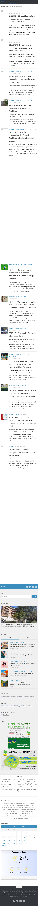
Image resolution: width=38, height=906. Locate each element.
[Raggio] (18, 706)
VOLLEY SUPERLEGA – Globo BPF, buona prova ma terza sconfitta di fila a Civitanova (21, 364)
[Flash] (13, 706)
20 (9, 840)
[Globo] (24, 737)
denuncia (6, 784)
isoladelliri (15, 786)
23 (24, 840)
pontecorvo (9, 789)
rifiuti (24, 789)
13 (9, 838)
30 (24, 843)
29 (19, 843)
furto (36, 784)
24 (29, 840)
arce (15, 779)
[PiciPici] (19, 735)
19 (4, 840)
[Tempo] (30, 706)
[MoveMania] (13, 696)
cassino (17, 781)
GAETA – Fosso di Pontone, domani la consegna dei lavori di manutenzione (22, 79)
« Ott (2, 846)
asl (27, 779)
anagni (8, 779)
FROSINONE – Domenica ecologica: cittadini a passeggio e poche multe (22, 452)
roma (32, 789)
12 (4, 838)
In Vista (22, 40)
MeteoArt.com (22, 878)
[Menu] (36, 2)
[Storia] (24, 706)
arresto (24, 779)
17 (29, 838)
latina (20, 787)
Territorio (28, 40)
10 (29, 835)
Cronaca (11, 11)
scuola (35, 789)
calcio (33, 779)
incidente (7, 786)
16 (24, 838)
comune (28, 782)
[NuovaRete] (5, 696)
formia (23, 784)
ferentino (11, 784)
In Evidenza (23, 11)
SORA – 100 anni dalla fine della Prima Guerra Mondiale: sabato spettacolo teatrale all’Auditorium (22, 305)
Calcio (10, 385)
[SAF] (19, 749)
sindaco (15, 791)
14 (14, 838)
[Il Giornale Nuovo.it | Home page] (10, 2)
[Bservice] (19, 769)
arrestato (19, 779)
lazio (26, 786)
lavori (23, 786)
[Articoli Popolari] (10, 638)
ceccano (23, 782)
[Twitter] (30, 587)
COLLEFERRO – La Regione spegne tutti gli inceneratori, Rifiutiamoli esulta (20, 48)
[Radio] (3, 706)
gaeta (3, 787)
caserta (12, 782)
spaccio (23, 791)
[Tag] (28, 638)
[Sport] (8, 706)
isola (11, 786)
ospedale (31, 786)
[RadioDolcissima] (22, 696)
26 (4, 843)
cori (36, 782)
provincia (14, 789)
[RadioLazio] (31, 696)
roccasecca (28, 789)
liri (27, 786)
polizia (4, 789)
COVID (2, 784)
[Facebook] (27, 587)
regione (20, 789)
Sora (19, 791)
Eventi (17, 11)
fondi (19, 784)
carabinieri (5, 781)
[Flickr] (36, 587)
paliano (35, 787)
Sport (10, 356)
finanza (16, 784)
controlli (33, 782)
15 (19, 838)
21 (14, 840)
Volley (15, 356)
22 (19, 840)
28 (14, 843)
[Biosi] (29, 737)
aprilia (12, 779)
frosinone (30, 784)
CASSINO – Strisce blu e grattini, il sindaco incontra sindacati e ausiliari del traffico (22, 19)
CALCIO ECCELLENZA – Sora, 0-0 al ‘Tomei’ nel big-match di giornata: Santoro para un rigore (22, 393)
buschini (30, 779)
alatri (4, 779)
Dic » (6, 846)
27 (9, 843)
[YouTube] (33, 587)
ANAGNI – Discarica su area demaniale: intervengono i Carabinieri (20, 108)
